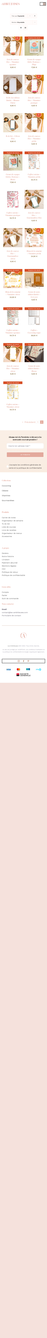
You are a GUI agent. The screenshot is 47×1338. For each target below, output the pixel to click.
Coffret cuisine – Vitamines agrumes (12, 331)
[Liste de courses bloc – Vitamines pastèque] (34, 76)
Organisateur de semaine (12, 521)
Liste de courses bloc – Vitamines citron (12, 368)
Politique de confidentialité (13, 575)
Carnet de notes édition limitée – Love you (34, 294)
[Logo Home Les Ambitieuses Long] (10, 2)
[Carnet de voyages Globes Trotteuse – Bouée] (12, 153)
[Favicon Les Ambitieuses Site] (23, 633)
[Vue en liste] (25, 28)
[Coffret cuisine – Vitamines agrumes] (12, 309)
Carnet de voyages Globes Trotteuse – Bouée (13, 177)
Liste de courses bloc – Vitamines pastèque (34, 100)
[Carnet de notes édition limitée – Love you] (34, 270)
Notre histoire (8, 556)
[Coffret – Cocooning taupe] (34, 309)
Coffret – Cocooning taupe (34, 331)
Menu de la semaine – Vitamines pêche (34, 252)
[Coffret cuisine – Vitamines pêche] (34, 153)
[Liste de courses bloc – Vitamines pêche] (34, 115)
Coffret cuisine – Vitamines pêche (34, 175)
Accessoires (7, 536)
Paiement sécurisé (9, 563)
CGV (3, 569)
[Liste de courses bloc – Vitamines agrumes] (12, 38)
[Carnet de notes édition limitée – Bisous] (34, 344)
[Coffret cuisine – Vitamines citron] (12, 383)
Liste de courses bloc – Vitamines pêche (34, 138)
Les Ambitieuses (13, 646)
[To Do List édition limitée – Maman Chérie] (12, 76)
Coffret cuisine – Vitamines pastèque (12, 214)
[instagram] (19, 661)
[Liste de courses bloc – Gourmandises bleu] (34, 191)
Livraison (6, 560)
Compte (5, 592)
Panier (4, 595)
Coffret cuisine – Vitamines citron (12, 405)
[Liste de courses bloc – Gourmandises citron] (12, 230)
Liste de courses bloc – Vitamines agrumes (12, 62)
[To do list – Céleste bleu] (12, 115)
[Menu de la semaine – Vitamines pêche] (34, 230)
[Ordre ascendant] (35, 16)
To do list (6, 524)
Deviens (5, 553)
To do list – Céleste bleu (13, 137)
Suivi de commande (10, 598)
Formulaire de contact (11, 615)
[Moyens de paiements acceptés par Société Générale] (23, 668)
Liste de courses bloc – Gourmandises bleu (34, 215)
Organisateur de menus (12, 533)
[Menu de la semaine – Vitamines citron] (12, 270)
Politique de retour (10, 572)
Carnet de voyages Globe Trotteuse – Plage (34, 62)
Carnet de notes (9, 518)
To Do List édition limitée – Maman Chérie (13, 100)
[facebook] (23, 661)
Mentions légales (9, 566)
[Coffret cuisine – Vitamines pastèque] (12, 191)
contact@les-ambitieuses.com (15, 612)
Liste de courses (9, 527)
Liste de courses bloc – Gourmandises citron (13, 255)
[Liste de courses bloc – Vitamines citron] (12, 344)
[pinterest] (28, 661)
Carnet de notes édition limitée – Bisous (34, 368)
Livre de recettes (9, 530)
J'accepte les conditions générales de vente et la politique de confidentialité (25, 466)
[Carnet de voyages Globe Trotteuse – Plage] (34, 38)
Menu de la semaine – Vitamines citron (12, 293)
